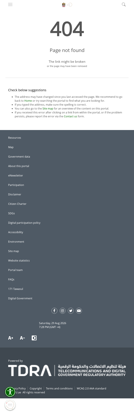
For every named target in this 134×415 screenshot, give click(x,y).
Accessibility (15, 232)
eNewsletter (15, 175)
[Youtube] (79, 311)
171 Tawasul (15, 289)
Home (28, 100)
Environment (16, 241)
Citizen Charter (17, 204)
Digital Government (20, 298)
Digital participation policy (24, 223)
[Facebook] (54, 311)
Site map (48, 108)
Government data (19, 156)
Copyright (36, 388)
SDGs (11, 213)
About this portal (18, 166)
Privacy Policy (17, 388)
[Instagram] (63, 311)
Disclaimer (14, 194)
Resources (14, 137)
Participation (16, 185)
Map (11, 147)
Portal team (15, 270)
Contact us (70, 116)
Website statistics (19, 260)
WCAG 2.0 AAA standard (91, 388)
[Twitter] (71, 311)
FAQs (11, 279)
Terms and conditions (59, 388)
